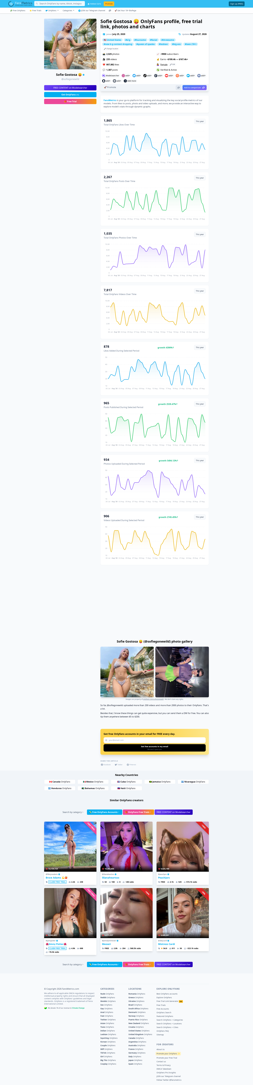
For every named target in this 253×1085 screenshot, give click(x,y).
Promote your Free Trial (167, 1058)
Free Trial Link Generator (169, 1001)
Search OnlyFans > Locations (169, 1023)
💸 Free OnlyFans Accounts (103, 812)
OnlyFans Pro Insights (166, 1072)
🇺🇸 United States (112, 39)
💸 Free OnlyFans (17, 10)
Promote (109, 4)
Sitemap (160, 1034)
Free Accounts (163, 1009)
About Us (161, 1049)
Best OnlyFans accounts (167, 994)
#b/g (127, 39)
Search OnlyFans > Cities (167, 1027)
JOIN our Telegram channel (93, 10)
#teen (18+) (190, 44)
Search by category (72, 812)
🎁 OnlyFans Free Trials (137, 812)
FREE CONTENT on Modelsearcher (70, 87)
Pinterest (132, 765)
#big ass (176, 44)
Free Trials (161, 1005)
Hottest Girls (95, 4)
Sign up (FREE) (236, 4)
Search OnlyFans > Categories (170, 1020)
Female (163, 64)
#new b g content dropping (118, 44)
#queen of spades (145, 44)
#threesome (167, 39)
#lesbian (163, 44)
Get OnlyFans (70, 94)
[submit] (155, 748)
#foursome (140, 39)
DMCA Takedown (164, 1069)
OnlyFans (52, 10)
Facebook (107, 765)
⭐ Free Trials (35, 10)
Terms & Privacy (164, 1065)
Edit (173, 64)
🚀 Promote (110, 87)
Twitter (120, 765)
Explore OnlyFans (164, 997)
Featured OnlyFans (165, 1016)
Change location (112, 49)
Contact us (161, 1061)
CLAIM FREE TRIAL (57, 882)
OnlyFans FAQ (163, 1031)
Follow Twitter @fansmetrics (169, 1080)
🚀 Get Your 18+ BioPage (125, 10)
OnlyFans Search (164, 1012)
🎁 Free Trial (70, 101)
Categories (68, 10)
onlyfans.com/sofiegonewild (153, 699)
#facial (153, 39)
